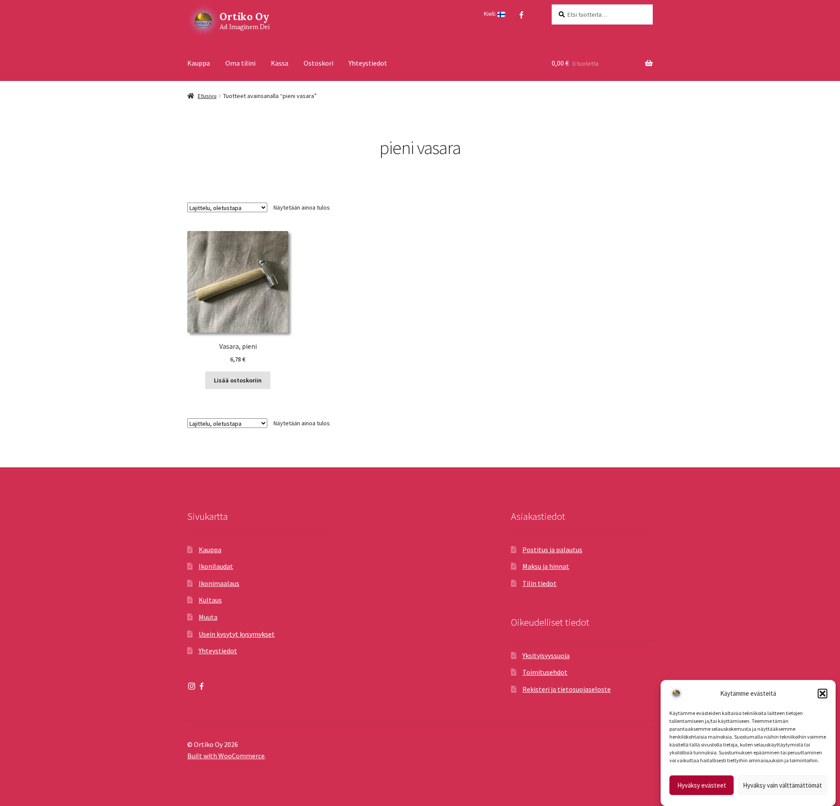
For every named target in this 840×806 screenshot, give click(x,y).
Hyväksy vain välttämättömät (782, 785)
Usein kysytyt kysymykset (237, 634)
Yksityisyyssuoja (546, 655)
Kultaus (210, 600)
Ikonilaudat (216, 566)
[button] (822, 693)
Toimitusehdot (544, 672)
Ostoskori (318, 63)
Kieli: (490, 14)
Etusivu (207, 96)
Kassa (279, 63)
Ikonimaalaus (219, 583)
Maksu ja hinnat (545, 566)
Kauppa (198, 63)
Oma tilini (240, 63)
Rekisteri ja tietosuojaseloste (566, 689)
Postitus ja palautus (552, 549)
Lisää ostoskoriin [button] (238, 380)
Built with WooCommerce (226, 755)
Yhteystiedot (368, 63)
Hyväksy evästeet (701, 785)
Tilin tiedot (539, 583)
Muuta (208, 617)
